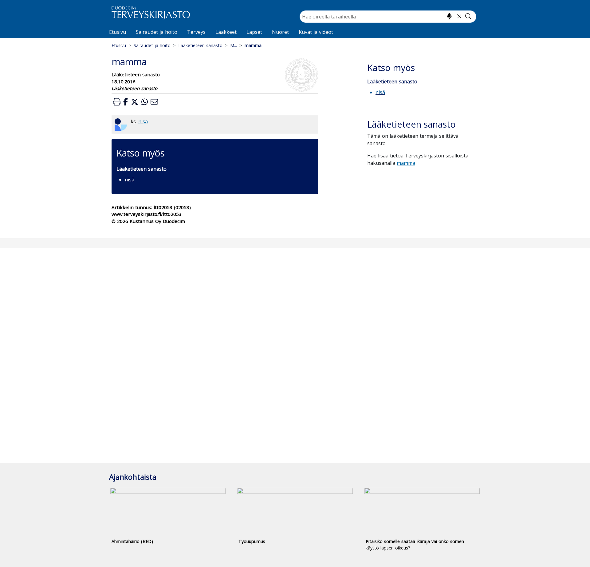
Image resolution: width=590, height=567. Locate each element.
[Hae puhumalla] (449, 16)
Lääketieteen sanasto (200, 45)
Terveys (196, 32)
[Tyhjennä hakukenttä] (459, 16)
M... (233, 45)
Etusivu (117, 32)
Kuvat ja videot (316, 32)
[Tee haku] (468, 16)
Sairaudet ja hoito (156, 32)
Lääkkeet (226, 32)
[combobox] (388, 16)
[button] (117, 101)
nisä (143, 121)
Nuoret (280, 32)
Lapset (254, 32)
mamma (406, 163)
